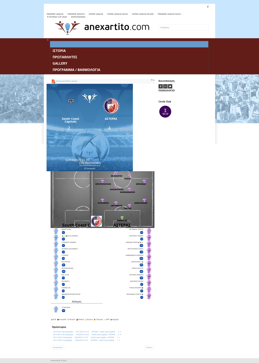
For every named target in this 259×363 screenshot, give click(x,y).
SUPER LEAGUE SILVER (143, 14)
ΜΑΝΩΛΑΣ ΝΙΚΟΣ (132, 242)
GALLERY (60, 63)
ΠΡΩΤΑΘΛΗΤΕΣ (65, 57)
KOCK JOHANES (72, 236)
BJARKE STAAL (66, 229)
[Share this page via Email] (165, 86)
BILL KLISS (65, 275)
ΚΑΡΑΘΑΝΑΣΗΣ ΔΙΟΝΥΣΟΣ (134, 255)
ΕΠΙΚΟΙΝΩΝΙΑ (78, 16)
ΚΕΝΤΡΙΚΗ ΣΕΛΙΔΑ (67, 44)
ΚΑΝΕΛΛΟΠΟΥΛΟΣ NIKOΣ (72, 294)
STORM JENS (66, 307)
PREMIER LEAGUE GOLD (169, 14)
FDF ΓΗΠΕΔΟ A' (102, 160)
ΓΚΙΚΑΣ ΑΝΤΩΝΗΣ (135, 288)
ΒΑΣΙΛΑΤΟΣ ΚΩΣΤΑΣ (136, 281)
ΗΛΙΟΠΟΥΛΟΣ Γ (136, 262)
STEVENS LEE (66, 288)
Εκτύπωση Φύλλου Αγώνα (66, 81)
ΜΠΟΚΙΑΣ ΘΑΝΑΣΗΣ (136, 275)
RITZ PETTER (66, 262)
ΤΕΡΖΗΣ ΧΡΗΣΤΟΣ (137, 268)
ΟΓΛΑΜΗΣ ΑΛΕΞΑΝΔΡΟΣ (70, 249)
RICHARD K (65, 281)
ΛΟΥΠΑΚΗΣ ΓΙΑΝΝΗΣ (136, 236)
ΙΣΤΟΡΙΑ (59, 50)
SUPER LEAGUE (96, 14)
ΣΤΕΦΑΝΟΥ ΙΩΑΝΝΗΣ (69, 242)
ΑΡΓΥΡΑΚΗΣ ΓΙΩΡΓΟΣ (136, 229)
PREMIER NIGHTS (76, 14)
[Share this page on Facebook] (161, 86)
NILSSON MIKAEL (68, 268)
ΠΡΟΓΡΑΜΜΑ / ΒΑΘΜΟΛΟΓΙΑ (76, 69)
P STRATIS (65, 255)
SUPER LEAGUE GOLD (117, 14)
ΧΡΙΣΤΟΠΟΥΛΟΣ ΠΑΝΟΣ (135, 249)
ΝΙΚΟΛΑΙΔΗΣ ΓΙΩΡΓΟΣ (134, 294)
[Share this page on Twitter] (170, 86)
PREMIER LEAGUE (55, 14)
